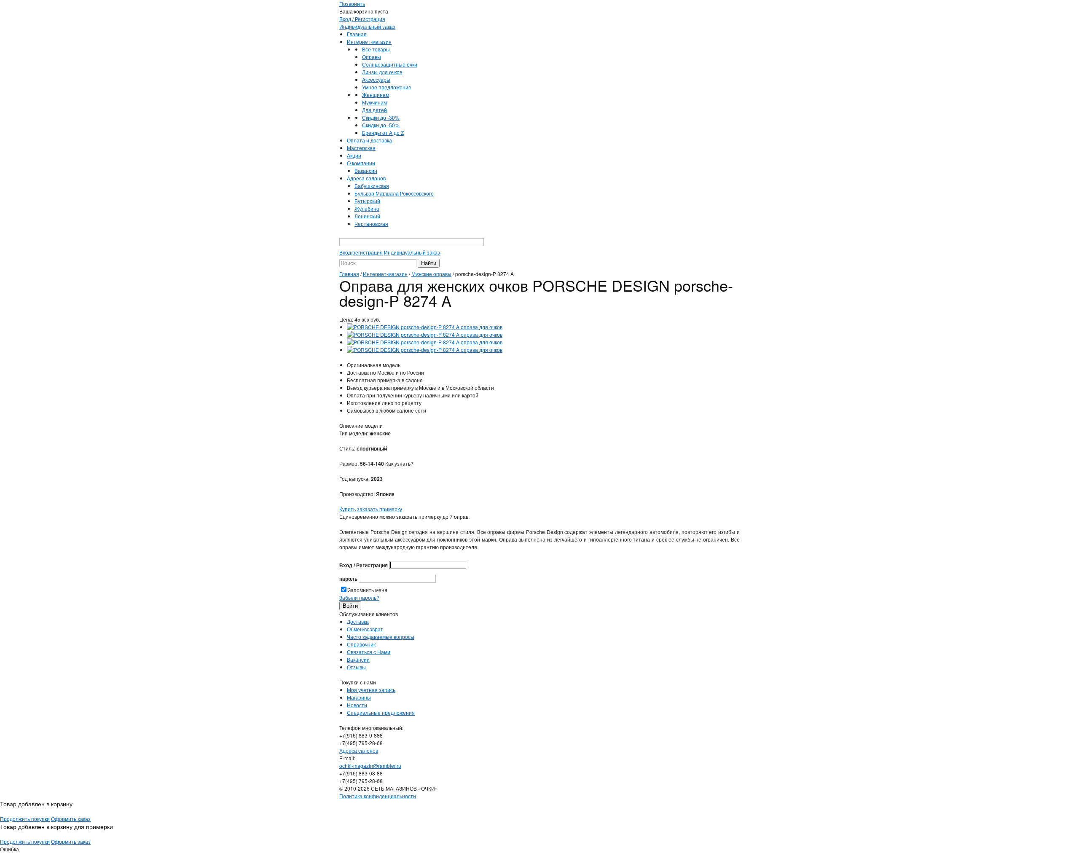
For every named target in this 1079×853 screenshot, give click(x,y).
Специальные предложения (381, 712)
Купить (347, 508)
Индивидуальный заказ (367, 26)
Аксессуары (376, 79)
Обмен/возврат (365, 629)
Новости (357, 704)
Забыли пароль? (359, 597)
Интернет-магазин (369, 41)
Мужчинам (374, 102)
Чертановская (371, 223)
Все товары (376, 49)
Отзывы (356, 667)
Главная (357, 34)
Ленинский (367, 216)
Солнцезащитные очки (389, 64)
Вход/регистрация (361, 252)
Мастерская (361, 147)
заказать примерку (379, 508)
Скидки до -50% (381, 125)
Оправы (371, 56)
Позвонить (352, 3)
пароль (348, 578)
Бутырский (367, 200)
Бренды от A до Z (383, 132)
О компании (361, 162)
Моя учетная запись (371, 689)
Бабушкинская (371, 185)
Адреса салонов (366, 178)
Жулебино (366, 208)
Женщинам (375, 94)
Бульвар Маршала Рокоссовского (394, 193)
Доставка (358, 621)
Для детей (374, 109)
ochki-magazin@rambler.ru (370, 765)
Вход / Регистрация (362, 18)
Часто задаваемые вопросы (380, 636)
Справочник (361, 644)
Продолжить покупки (25, 818)
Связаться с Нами (368, 651)
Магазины (359, 697)
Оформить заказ (71, 818)
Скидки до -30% (381, 117)
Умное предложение (386, 87)
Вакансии (365, 170)
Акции (354, 155)
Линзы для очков (382, 71)
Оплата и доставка (369, 140)
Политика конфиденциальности (377, 795)
